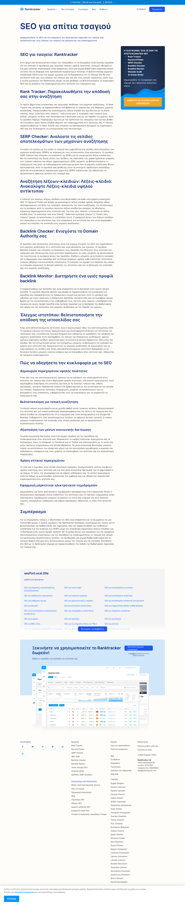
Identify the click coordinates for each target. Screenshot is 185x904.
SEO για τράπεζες (71, 619)
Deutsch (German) (118, 787)
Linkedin (62, 746)
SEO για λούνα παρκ (72, 587)
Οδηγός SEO (76, 803)
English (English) (117, 783)
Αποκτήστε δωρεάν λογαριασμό (135, 648)
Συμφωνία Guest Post (80, 810)
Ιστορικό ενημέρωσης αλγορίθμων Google (88, 814)
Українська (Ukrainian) (120, 875)
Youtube (32, 746)
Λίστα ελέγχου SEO (79, 767)
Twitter (52, 746)
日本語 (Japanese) (118, 802)
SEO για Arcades (31, 606)
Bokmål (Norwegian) (119, 882)
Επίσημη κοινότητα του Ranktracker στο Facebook (42, 746)
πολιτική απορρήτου (24, 892)
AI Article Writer (77, 771)
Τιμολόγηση (83, 9)
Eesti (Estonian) (117, 842)
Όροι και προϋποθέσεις (120, 745)
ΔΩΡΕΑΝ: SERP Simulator (81, 775)
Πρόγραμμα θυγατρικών (81, 792)
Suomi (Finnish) (117, 845)
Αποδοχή (11, 898)
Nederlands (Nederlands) (121, 805)
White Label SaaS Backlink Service (85, 785)
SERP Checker (77, 753)
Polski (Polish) (116, 809)
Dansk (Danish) (117, 834)
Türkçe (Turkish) (117, 820)
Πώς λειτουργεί (67, 9)
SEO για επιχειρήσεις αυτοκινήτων (79, 611)
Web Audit (75, 756)
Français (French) (118, 794)
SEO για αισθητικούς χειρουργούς (38, 595)
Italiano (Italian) (117, 798)
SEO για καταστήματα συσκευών (119, 595)
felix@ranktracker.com (147, 770)
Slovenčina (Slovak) (119, 867)
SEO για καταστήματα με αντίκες (119, 587)
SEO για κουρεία (31, 619)
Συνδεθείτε (141, 9)
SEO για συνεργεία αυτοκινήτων (77, 606)
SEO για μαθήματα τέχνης (35, 601)
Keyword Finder (77, 749)
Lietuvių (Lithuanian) (119, 856)
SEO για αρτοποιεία (113, 619)
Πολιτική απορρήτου (119, 749)
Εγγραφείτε (157, 9)
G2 (22, 753)
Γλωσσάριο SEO (78, 800)
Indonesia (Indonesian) (120, 853)
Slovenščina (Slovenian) (120, 871)
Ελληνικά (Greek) (118, 838)
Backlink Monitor (78, 764)
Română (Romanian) (119, 864)
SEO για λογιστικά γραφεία (75, 595)
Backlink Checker (78, 760)
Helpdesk (114, 774)
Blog (94, 9)
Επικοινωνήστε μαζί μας (148, 746)
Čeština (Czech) (117, 831)
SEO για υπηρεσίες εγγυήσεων (117, 611)
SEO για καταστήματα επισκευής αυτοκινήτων (124, 601)
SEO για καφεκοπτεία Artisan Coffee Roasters (124, 606)
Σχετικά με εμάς (145, 750)
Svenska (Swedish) (118, 816)
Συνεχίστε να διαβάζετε (92, 629)
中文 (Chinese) (116, 823)
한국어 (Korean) (117, 878)
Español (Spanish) (118, 791)
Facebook (22, 746)
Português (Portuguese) (120, 812)
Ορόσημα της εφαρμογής (121, 770)
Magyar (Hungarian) (119, 849)
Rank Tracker (76, 745)
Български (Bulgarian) (120, 827)
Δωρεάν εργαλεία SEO (80, 807)
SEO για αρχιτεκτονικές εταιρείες (78, 601)
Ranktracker (30, 9)
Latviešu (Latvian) (118, 860)
